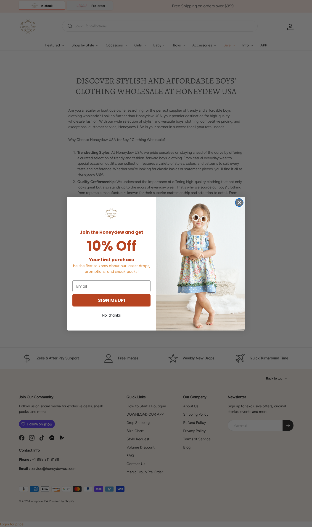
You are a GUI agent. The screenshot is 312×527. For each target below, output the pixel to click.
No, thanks (111, 315)
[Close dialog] (239, 203)
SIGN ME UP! (111, 300)
